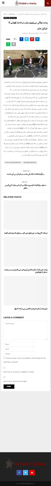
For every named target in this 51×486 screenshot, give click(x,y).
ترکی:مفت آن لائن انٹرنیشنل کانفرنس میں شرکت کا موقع (30, 309)
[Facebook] (19, 472)
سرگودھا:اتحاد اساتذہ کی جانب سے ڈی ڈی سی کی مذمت (25, 174)
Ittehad (26, 33)
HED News (6, 18)
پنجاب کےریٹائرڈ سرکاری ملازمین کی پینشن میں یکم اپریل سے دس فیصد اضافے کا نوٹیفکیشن (25, 271)
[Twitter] (25, 472)
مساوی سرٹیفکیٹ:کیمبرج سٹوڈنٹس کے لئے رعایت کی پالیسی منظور (25, 187)
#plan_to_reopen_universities (13, 162)
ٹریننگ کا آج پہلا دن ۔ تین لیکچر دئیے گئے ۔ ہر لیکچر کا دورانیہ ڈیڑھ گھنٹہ (25, 233)
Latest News (13, 18)
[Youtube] (32, 472)
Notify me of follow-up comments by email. (19, 372)
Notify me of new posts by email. (15, 382)
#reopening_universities (30, 162)
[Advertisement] (25, 421)
